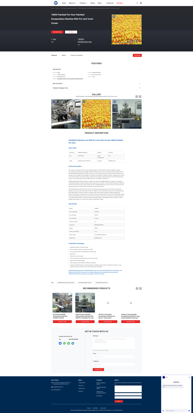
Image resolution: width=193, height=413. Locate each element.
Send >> (118, 401)
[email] (60, 343)
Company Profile (81, 382)
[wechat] (68, 343)
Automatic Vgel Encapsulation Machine (101, 392)
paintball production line (101, 282)
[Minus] (189, 377)
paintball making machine (85, 282)
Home (52, 8)
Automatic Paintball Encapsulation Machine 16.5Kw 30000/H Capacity (61, 316)
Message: (95, 335)
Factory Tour (81, 385)
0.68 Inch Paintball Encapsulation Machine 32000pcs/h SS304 (83, 316)
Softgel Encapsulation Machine (100, 383)
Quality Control (81, 388)
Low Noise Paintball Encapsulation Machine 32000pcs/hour (105, 316)
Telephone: (96, 361)
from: (94, 353)
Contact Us (80, 391)
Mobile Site (95, 408)
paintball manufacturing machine (66, 282)
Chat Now (71, 32)
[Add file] (163, 410)
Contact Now (98, 369)
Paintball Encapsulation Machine (69, 8)
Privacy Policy (103, 408)
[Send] (189, 410)
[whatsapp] (64, 343)
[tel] (77, 343)
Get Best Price (57, 32)
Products (58, 8)
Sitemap (88, 408)
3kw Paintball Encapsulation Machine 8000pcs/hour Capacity (130, 316)
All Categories (99, 395)
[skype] (72, 343)
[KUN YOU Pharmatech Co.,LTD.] (56, 2)
